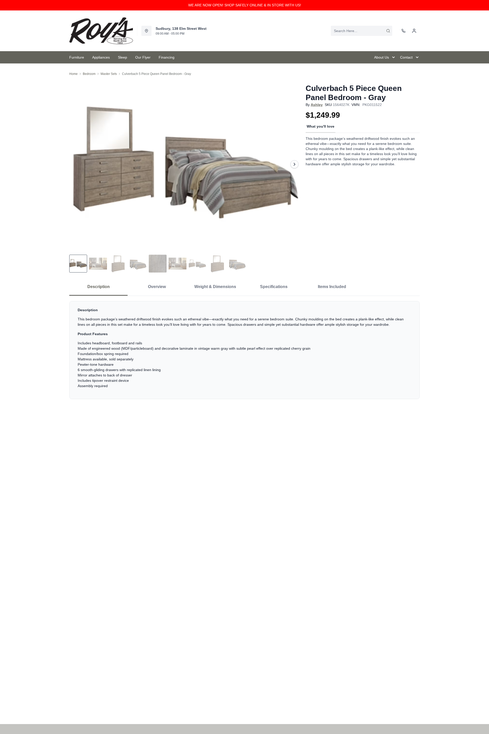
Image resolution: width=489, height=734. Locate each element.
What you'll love (320, 126)
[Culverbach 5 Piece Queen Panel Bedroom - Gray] (185, 164)
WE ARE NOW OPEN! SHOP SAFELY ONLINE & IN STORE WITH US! (244, 5)
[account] (414, 30)
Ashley (317, 105)
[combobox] (361, 31)
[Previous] (76, 164)
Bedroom (89, 74)
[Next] (294, 164)
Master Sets (109, 74)
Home (73, 74)
